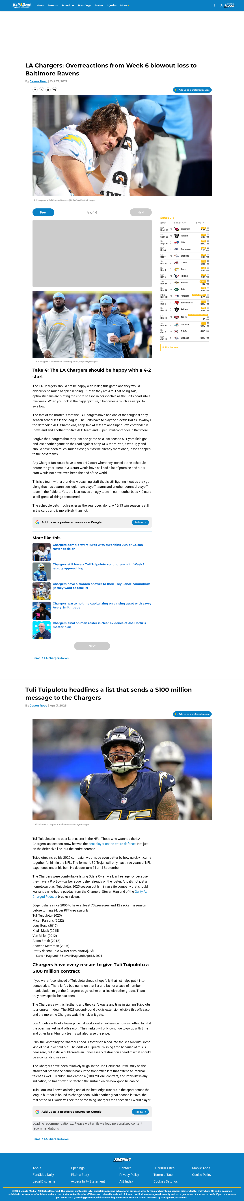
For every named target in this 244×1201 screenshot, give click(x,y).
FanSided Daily (43, 1175)
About (37, 1168)
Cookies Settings (166, 1181)
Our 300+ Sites (164, 1168)
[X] (221, 5)
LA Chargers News (56, 658)
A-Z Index (126, 1181)
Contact (125, 1168)
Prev (43, 212)
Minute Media (28, 1191)
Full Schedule (170, 347)
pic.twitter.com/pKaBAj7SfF (75, 951)
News (40, 5)
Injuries (112, 5)
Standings (84, 5)
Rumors (52, 5)
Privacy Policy (129, 1175)
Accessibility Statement (88, 1181)
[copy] (54, 89)
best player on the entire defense (112, 844)
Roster (99, 5)
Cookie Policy (201, 1175)
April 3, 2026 (93, 956)
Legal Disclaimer (45, 1181)
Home (36, 658)
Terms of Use (163, 1175)
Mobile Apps (201, 1168)
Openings (78, 1168)
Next (140, 212)
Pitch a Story (80, 1175)
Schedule (67, 5)
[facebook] (214, 5)
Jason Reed (38, 81)
